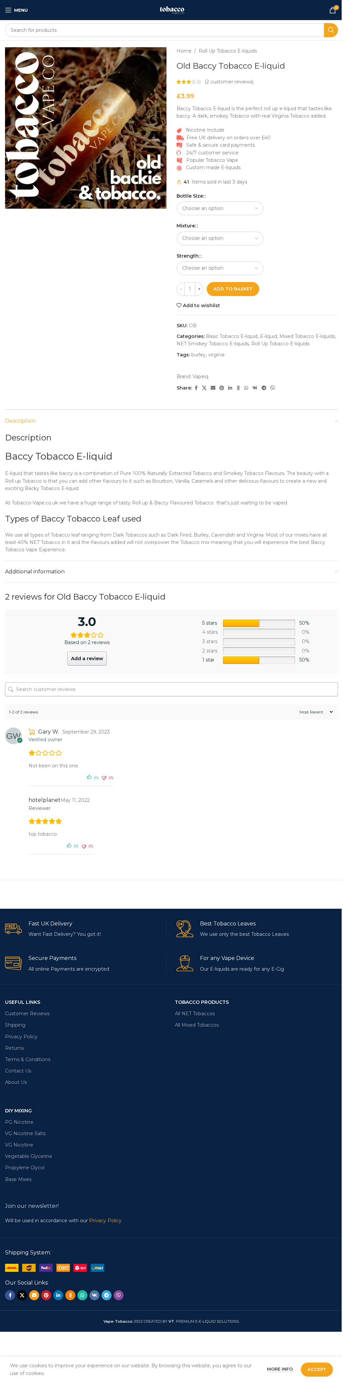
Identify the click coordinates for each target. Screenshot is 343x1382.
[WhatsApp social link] (246, 388)
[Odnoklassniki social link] (238, 388)
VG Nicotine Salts (25, 1133)
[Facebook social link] (196, 388)
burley (198, 355)
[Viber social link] (272, 388)
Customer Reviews (27, 1014)
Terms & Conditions (27, 1059)
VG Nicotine (19, 1145)
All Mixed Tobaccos (197, 1025)
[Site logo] (171, 10)
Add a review (87, 658)
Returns (14, 1048)
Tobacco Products (202, 1002)
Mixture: (186, 226)
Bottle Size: (190, 196)
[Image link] (54, 1267)
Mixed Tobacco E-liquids (307, 336)
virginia (216, 355)
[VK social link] (255, 388)
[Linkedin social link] (230, 388)
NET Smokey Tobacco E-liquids (213, 344)
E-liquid (268, 336)
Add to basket (233, 288)
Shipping (15, 1025)
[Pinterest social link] (221, 388)
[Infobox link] (85, 929)
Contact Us (18, 1071)
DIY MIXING (18, 1111)
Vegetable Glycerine (28, 1156)
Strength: (188, 256)
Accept (316, 1369)
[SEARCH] (331, 30)
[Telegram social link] (264, 388)
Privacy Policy (21, 1037)
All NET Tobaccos (195, 1014)
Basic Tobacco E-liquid (232, 336)
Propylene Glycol (25, 1168)
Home (184, 51)
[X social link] (204, 388)
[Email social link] (213, 388)
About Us (16, 1082)
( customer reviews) (229, 82)
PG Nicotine (19, 1122)
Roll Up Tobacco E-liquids (228, 51)
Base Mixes (18, 1179)
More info (280, 1369)
